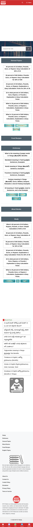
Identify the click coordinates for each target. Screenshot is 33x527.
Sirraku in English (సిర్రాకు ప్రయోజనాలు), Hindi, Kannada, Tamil (16, 365)
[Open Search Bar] (22, 2)
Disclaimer (5, 485)
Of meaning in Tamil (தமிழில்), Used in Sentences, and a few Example (17, 189)
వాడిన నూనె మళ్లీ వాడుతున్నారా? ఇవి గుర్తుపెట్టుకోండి (15, 338)
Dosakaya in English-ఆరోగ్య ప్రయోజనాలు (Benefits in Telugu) (16, 372)
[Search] (28, 49)
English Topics (6, 450)
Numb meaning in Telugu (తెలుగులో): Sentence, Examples (17, 167)
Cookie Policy (6, 482)
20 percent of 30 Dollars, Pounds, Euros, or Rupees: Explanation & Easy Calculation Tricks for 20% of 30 (17, 86)
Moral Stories (6, 444)
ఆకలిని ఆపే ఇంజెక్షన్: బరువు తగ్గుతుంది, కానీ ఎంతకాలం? (15, 345)
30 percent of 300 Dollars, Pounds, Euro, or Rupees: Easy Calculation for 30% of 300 (17, 78)
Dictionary (5, 438)
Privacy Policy (6, 488)
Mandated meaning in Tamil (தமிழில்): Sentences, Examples (17, 161)
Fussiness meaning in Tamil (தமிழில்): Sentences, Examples (17, 174)
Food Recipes (6, 447)
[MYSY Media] (3, 2)
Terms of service (7, 491)
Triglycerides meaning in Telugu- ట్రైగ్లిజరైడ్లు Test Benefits (14, 352)
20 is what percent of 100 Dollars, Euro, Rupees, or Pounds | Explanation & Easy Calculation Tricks (17, 96)
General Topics (6, 441)
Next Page (16, 129)
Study (4, 435)
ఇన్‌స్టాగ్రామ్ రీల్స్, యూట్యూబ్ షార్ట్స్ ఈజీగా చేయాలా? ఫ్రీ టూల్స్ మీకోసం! (16, 331)
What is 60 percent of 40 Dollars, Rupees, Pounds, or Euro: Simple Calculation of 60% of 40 (17, 227)
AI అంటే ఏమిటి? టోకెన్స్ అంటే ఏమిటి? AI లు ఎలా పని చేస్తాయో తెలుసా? (16, 324)
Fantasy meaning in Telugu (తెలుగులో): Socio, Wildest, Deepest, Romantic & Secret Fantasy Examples (17, 182)
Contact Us (5, 479)
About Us (5, 476)
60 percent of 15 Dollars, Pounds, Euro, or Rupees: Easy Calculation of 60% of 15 (17, 69)
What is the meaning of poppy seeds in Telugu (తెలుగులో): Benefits (17, 154)
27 (28, 125)
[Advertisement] (16, 22)
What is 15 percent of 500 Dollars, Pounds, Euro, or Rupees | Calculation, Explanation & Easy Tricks (17, 118)
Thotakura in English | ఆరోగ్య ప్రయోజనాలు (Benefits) (13, 359)
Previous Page (9, 125)
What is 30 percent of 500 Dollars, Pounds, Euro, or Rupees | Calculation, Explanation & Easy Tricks (17, 107)
